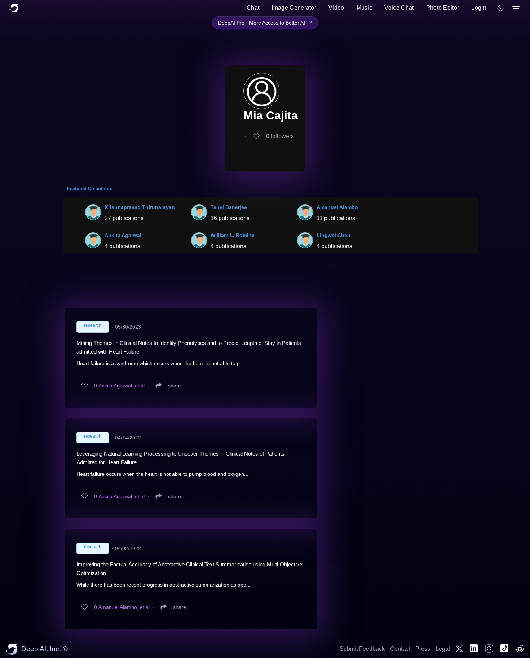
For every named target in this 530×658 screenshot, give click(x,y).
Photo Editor (442, 8)
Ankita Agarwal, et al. (122, 386)
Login (478, 8)
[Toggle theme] (500, 8)
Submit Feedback (362, 649)
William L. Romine (233, 235)
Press (422, 649)
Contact (400, 649)
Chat (253, 8)
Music (364, 8)
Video (336, 8)
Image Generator (293, 8)
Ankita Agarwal (123, 235)
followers (280, 136)
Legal (443, 649)
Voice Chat (399, 8)
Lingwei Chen (333, 235)
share (174, 386)
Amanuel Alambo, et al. (124, 607)
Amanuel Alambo (337, 207)
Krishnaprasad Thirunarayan (140, 207)
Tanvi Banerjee (229, 207)
